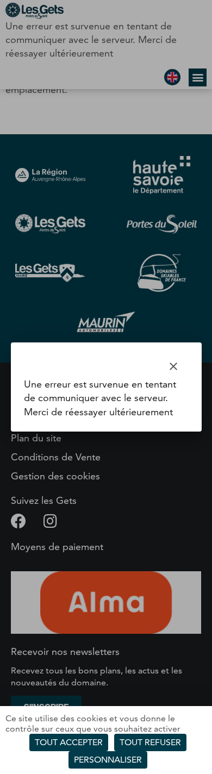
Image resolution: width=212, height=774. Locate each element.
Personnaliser (108, 759)
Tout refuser (150, 742)
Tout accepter (69, 742)
